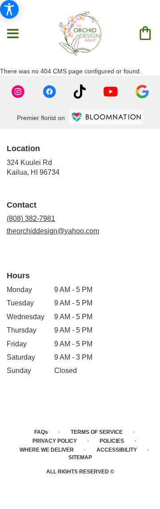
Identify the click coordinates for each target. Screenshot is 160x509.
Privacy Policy (54, 441)
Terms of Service (97, 432)
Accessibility (116, 450)
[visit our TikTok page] (80, 91)
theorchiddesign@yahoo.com (53, 231)
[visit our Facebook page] (49, 91)
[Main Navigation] (13, 34)
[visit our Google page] (142, 91)
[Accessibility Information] (9, 9)
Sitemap (80, 457)
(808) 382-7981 (31, 218)
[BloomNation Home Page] (106, 117)
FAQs (41, 432)
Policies (112, 441)
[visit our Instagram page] (18, 91)
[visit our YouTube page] (111, 92)
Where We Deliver (47, 450)
